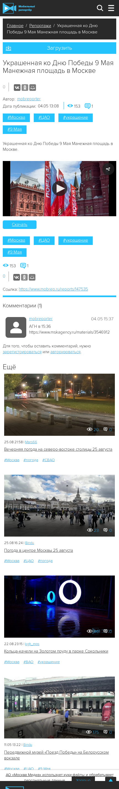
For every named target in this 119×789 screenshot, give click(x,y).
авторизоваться (65, 351)
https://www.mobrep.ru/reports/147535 (53, 289)
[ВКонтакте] (17, 87)
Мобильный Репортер (19, 8)
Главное (15, 25)
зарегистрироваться (22, 351)
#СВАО (48, 460)
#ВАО (28, 661)
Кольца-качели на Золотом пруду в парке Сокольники (56, 651)
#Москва (16, 117)
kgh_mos (32, 644)
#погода (31, 460)
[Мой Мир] (32, 87)
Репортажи (40, 25)
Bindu (29, 543)
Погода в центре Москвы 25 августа (38, 550)
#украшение (75, 117)
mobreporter (29, 98)
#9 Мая (14, 129)
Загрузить (59, 48)
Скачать (19, 224)
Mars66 (31, 442)
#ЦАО (44, 117)
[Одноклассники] (25, 87)
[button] (59, 188)
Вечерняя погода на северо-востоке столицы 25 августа (58, 449)
